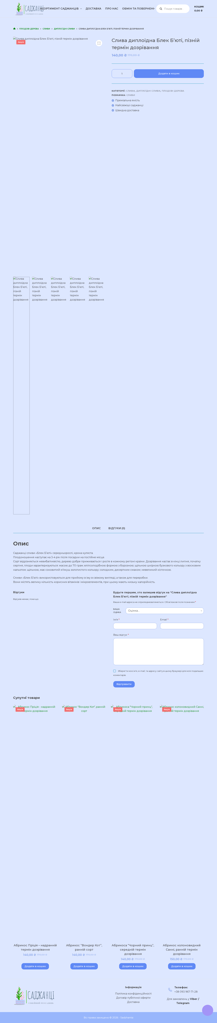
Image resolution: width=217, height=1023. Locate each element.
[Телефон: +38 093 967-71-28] (170, 990)
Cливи (130, 91)
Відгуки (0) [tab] (116, 528)
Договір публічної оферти (133, 997)
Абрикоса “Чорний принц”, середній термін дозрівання (133, 950)
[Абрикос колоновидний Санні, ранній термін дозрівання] (182, 824)
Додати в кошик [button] (35, 966)
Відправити (124, 684)
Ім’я (116, 619)
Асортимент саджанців (59, 8)
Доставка (93, 8)
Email (164, 619)
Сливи (130, 95)
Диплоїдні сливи (148, 91)
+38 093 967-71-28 (186, 991)
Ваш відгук (121, 634)
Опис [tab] (96, 528)
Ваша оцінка (117, 610)
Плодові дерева (173, 91)
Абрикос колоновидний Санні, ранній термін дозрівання (182, 950)
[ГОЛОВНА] (14, 29)
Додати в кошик (169, 73)
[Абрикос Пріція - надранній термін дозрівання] (35, 824)
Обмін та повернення (139, 8)
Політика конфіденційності (133, 993)
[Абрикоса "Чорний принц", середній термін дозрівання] (133, 824)
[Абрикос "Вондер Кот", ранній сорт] (84, 824)
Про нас (111, 8)
